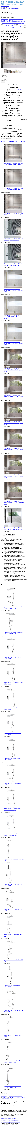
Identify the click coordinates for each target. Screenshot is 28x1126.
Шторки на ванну (13, 26)
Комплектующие (6, 1098)
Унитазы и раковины (18, 19)
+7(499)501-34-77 (5, 6)
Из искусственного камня (15, 1096)
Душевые (10, 19)
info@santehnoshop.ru (6, 1122)
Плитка (23, 21)
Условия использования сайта (8, 1118)
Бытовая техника (13, 23)
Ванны (6, 19)
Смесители (3, 20)
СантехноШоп (4, 26)
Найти (16, 24)
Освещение (21, 23)
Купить (2, 82)
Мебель (2, 19)
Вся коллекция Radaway (13, 141)
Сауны (20, 21)
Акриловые (3, 1096)
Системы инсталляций (6, 21)
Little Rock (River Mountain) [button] (7, 17)
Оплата (12, 8)
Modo (22, 26)
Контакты (16, 8)
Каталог (3, 8)
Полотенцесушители (11, 20)
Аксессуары (15, 21)
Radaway (19, 26)
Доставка (7, 8)
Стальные (11, 1097)
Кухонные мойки (5, 23)
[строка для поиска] (7, 24)
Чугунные (5, 1097)
